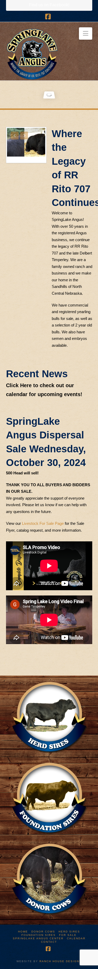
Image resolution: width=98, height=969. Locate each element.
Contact (49, 941)
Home (23, 931)
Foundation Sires (38, 935)
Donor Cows (43, 931)
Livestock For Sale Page (43, 523)
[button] (85, 33)
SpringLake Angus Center (38, 938)
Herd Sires (69, 931)
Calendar (76, 938)
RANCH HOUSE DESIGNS (60, 961)
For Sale (68, 935)
